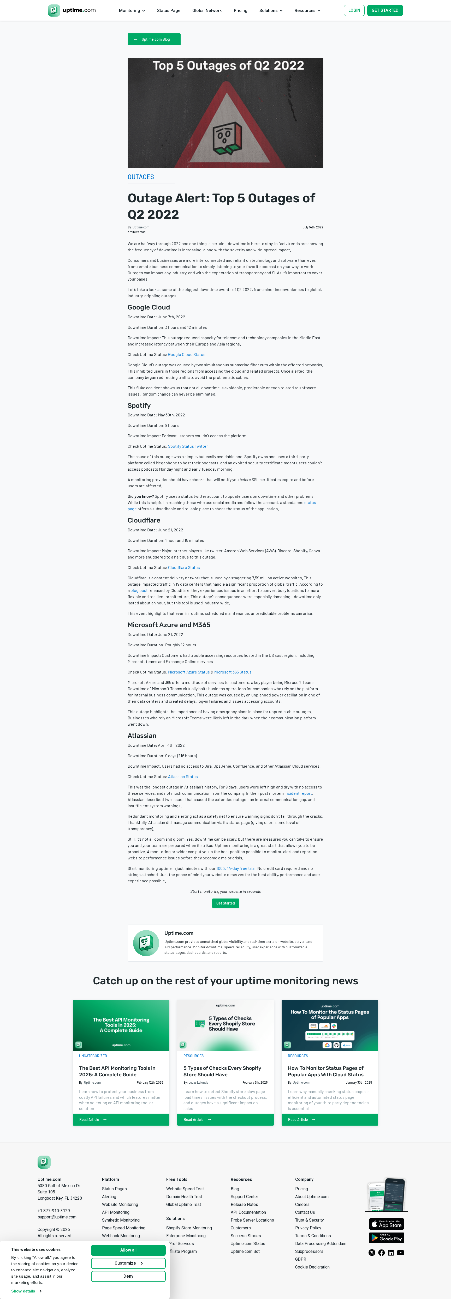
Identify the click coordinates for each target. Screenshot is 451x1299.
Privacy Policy (308, 1227)
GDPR (300, 1259)
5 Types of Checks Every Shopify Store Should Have (222, 1071)
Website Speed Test (185, 1188)
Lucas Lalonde (198, 1082)
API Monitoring (115, 1212)
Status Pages (114, 1188)
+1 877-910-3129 (54, 1210)
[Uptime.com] (44, 1162)
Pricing (301, 1188)
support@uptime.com (57, 1217)
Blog (235, 1188)
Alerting (109, 1196)
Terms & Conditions (313, 1235)
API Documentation (248, 1212)
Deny (128, 1276)
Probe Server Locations (252, 1220)
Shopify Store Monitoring (189, 1227)
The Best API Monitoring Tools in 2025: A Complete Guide (117, 1071)
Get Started (225, 903)
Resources (193, 1056)
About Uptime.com (312, 1196)
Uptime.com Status (248, 1243)
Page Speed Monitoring (123, 1227)
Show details (23, 1291)
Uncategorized (93, 1056)
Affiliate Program (181, 1251)
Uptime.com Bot (245, 1251)
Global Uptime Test (183, 1204)
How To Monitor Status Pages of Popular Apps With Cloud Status (326, 1071)
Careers (302, 1204)
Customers (241, 1227)
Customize (125, 1263)
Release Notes (244, 1204)
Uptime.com (141, 227)
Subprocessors (309, 1251)
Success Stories (246, 1235)
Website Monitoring (120, 1204)
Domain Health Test (184, 1196)
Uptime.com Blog (156, 39)
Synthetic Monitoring (121, 1220)
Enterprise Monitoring (186, 1235)
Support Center (244, 1196)
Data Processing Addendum (320, 1243)
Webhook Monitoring (121, 1235)
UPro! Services (180, 1243)
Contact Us (305, 1212)
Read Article (89, 1119)
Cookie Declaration (312, 1267)
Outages (141, 176)
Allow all (128, 1250)
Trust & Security (309, 1220)
